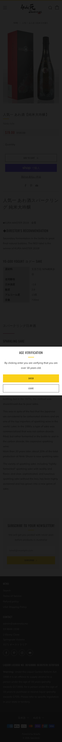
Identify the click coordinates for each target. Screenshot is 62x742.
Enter (31, 378)
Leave (31, 388)
